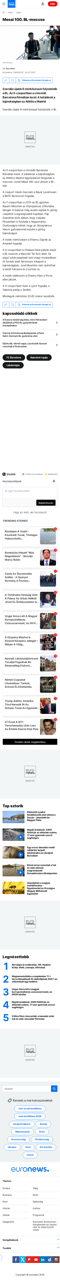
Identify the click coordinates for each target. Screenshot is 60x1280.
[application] (30, 43)
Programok (38, 1215)
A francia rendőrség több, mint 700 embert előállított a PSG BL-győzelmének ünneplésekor (25, 322)
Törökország (42, 1139)
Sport (18, 12)
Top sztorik (13, 806)
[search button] (54, 1088)
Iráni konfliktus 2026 (30, 1116)
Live (52, 3)
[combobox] (30, 1088)
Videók (6, 1215)
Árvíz (42, 1131)
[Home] (3, 12)
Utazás (6, 1208)
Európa (6, 1188)
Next (5, 1201)
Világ (35, 1188)
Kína (28, 1147)
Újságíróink (8, 1221)
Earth (35, 1194)
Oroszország (18, 1139)
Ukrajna (12, 1147)
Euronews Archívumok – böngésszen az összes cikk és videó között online (45, 1225)
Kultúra (36, 1208)
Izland (30, 1154)
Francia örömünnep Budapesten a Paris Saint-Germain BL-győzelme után (23, 334)
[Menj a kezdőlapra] (11, 4)
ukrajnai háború (21, 1124)
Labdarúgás (13, 365)
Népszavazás (22, 1131)
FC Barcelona (14, 357)
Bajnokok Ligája (39, 357)
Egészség (38, 1201)
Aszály (43, 1124)
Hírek (10, 12)
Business (7, 1194)
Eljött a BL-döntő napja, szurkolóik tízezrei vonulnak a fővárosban (25, 345)
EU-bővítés (46, 1147)
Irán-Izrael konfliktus (30, 1108)
